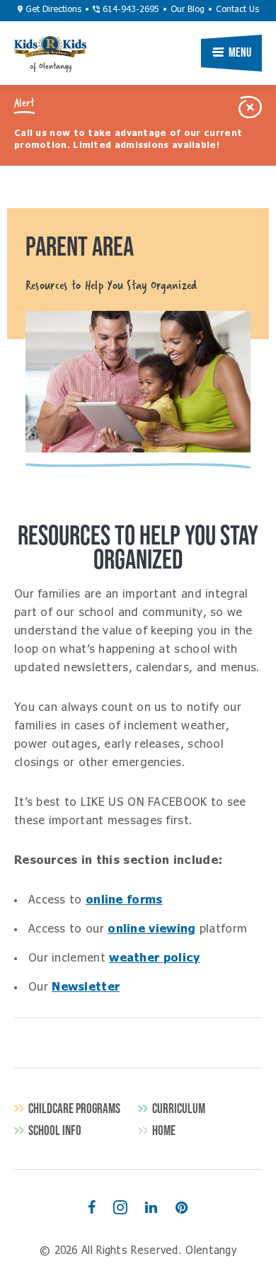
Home (164, 1130)
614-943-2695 (129, 10)
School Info (54, 1130)
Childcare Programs (74, 1108)
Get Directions (52, 10)
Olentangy (50, 46)
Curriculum (178, 1108)
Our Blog (188, 10)
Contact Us (237, 10)
